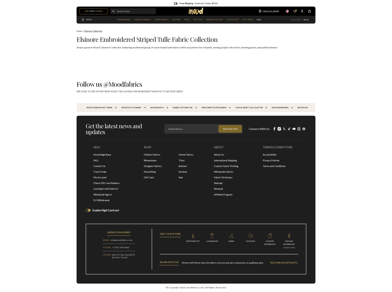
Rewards (218, 188)
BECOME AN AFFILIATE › (284, 262)
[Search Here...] (113, 11)
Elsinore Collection (93, 31)
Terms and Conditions (274, 166)
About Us (219, 154)
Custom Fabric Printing (226, 166)
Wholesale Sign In (102, 194)
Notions (183, 171)
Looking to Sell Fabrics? (105, 188)
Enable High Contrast (105, 210)
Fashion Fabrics (152, 154)
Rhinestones (150, 160)
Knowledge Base (102, 154)
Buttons (183, 166)
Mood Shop (150, 171)
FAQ (95, 160)
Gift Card (149, 177)
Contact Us (99, 166)
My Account (99, 177)
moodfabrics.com (195, 287)
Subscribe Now (230, 129)
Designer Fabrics (153, 166)
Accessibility (269, 154)
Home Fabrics (186, 154)
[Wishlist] (294, 11)
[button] (142, 20)
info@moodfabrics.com (121, 240)
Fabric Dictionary (223, 177)
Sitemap (218, 183)
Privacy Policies (271, 160)
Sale (181, 177)
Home (79, 31)
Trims (182, 160)
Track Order (100, 171)
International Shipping (225, 160)
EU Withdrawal (101, 200)
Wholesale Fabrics (223, 171)
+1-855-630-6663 (120, 247)
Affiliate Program (223, 194)
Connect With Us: (259, 129)
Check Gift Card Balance (106, 183)
